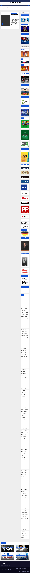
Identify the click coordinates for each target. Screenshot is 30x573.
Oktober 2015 (23, 537)
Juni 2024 (22, 346)
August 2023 (23, 365)
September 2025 (23, 318)
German (23, 12)
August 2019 (23, 451)
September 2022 (23, 386)
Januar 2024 (23, 356)
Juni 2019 (22, 455)
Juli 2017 (22, 499)
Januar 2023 (23, 379)
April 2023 (22, 373)
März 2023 (22, 375)
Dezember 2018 (23, 466)
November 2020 (23, 428)
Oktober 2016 (23, 516)
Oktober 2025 (23, 316)
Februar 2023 (23, 377)
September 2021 (23, 409)
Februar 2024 (23, 354)
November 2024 (23, 337)
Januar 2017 (23, 510)
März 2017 (22, 506)
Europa (28, 568)
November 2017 (23, 491)
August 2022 (23, 388)
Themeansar (2, 570)
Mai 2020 (22, 440)
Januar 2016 (23, 533)
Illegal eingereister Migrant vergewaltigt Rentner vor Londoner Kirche (7, 557)
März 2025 (22, 329)
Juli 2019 (22, 453)
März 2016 (22, 529)
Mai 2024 (22, 348)
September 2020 (23, 432)
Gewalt (24, 547)
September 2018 (23, 472)
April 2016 (22, 527)
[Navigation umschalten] (14, 5)
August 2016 (23, 520)
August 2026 (23, 297)
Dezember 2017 (23, 489)
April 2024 (22, 350)
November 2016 (23, 514)
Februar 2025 (23, 331)
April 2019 (22, 459)
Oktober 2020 (23, 430)
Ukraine (16, 13)
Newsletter (20, 571)
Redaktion (8, 550)
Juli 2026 (22, 299)
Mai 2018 (22, 480)
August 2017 (23, 497)
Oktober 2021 (23, 407)
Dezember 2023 (23, 358)
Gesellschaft (21, 547)
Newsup (11, 569)
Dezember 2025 (23, 312)
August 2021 (23, 411)
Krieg (10, 547)
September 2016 (23, 518)
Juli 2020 (22, 436)
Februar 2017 (23, 508)
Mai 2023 (22, 371)
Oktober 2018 (23, 470)
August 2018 (23, 474)
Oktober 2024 (23, 339)
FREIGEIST (22, 550)
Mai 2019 (22, 457)
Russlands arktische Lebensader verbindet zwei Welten (22, 557)
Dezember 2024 (23, 335)
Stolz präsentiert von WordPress (4, 569)
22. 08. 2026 (4, 550)
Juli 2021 (22, 413)
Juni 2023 (22, 369)
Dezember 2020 (23, 426)
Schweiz (26, 568)
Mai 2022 (22, 394)
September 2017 (23, 495)
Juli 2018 (22, 476)
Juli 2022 (22, 390)
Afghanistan (17, 547)
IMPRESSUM (28, 571)
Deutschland (23, 568)
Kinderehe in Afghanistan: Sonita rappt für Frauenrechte (22, 549)
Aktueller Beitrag (13, 13)
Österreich (20, 568)
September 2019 (23, 449)
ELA (21, 558)
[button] (27, 5)
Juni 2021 (22, 415)
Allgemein (8, 547)
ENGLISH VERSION (24, 571)
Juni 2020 (22, 438)
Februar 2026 (23, 308)
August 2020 (23, 434)
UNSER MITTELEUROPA (15, 2)
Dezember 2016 (23, 512)
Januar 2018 (23, 487)
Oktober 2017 (23, 493)
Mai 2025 (22, 325)
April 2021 (22, 419)
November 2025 (23, 314)
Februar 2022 (23, 400)
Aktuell (17, 568)
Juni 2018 (22, 478)
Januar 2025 (23, 333)
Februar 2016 (23, 531)
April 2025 (22, 327)
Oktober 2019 (23, 447)
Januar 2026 (23, 310)
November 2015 (23, 535)
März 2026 (22, 306)
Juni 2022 (22, 392)
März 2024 (22, 352)
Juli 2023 (22, 367)
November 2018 (23, 468)
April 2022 (22, 396)
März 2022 (22, 398)
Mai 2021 (22, 417)
